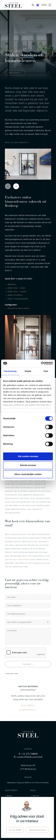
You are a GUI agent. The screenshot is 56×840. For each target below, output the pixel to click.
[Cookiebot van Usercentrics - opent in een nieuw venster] (41, 363)
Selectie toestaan (28, 465)
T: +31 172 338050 (28, 754)
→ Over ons (34, 795)
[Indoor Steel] (13, 5)
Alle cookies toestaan (28, 456)
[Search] (31, 5)
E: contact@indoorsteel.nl (28, 757)
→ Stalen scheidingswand (16, 298)
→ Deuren (8, 795)
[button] (17, 142)
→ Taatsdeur (10, 284)
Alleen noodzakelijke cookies (28, 474)
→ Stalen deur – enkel (15, 287)
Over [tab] (46, 371)
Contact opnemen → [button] (15, 73)
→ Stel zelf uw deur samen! (17, 308)
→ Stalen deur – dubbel (16, 291)
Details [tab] (28, 371)
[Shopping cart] (36, 5)
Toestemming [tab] (10, 371)
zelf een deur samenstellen (17, 559)
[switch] (49, 427)
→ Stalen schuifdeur (14, 295)
